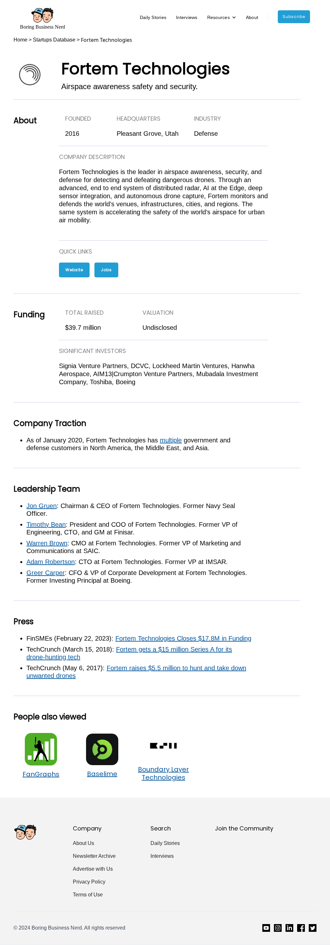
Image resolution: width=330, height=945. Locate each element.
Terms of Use (88, 894)
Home (20, 39)
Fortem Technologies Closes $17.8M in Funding (183, 638)
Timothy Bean (46, 524)
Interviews (187, 17)
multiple (171, 440)
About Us (83, 843)
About (252, 17)
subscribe (294, 16)
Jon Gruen (41, 505)
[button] (221, 17)
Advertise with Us (93, 869)
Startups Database (54, 39)
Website (74, 270)
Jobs (106, 270)
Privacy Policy (89, 882)
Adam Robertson (50, 561)
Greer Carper (45, 572)
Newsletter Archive (94, 856)
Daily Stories (153, 17)
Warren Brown (46, 543)
